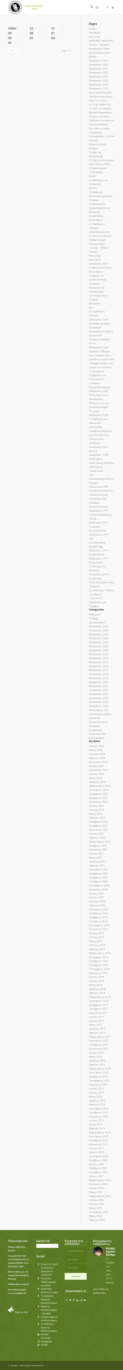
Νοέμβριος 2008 (98, 1160)
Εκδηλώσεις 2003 (98, 319)
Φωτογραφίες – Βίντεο (102, 136)
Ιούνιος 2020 (96, 897)
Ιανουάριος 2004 (98, 1212)
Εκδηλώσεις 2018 (98, 574)
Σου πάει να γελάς (99, 128)
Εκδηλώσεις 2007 (98, 263)
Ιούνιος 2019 (96, 937)
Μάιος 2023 (95, 813)
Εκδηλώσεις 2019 (98, 60)
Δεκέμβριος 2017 (98, 1005)
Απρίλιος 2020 (97, 901)
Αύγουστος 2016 (98, 1048)
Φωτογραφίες (97, 737)
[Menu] (97, 7)
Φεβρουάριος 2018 (100, 996)
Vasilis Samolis (38, 1365)
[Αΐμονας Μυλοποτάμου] (27, 7)
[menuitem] (90, 7)
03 (10, 43)
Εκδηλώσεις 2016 (98, 550)
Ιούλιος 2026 (96, 746)
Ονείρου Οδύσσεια (99, 116)
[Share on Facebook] (66, 1300)
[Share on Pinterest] (74, 1300)
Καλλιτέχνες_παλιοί (100, 714)
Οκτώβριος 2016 (98, 1044)
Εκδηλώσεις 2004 (98, 347)
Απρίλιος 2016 (97, 1060)
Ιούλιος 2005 (96, 1200)
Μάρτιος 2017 (97, 1032)
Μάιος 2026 (95, 750)
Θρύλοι (93, 188)
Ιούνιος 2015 (96, 1092)
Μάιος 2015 (95, 1096)
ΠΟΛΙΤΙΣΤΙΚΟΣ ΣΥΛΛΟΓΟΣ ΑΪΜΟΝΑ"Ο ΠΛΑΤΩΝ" (49, 1269)
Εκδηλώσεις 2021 (98, 68)
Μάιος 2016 (95, 1056)
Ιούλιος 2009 (96, 1152)
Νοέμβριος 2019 (98, 917)
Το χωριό (94, 411)
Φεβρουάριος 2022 (100, 841)
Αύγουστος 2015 (98, 1084)
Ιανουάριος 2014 (98, 1136)
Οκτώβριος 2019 (98, 921)
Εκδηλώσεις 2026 (98, 88)
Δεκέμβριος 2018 (98, 961)
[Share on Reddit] (81, 1300)
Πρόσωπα (94, 717)
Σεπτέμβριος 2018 (99, 969)
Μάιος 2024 (95, 777)
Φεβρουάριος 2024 (100, 785)
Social (92, 28)
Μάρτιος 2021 (97, 865)
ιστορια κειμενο (98, 168)
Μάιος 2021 (95, 857)
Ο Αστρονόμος (97, 542)
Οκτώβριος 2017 (98, 1008)
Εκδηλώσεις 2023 (98, 76)
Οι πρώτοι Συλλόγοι (100, 235)
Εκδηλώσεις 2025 (98, 84)
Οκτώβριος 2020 (98, 881)
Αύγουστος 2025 (98, 762)
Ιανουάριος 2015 (98, 1108)
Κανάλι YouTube (45, 1336)
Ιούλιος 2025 (96, 766)
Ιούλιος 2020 (96, 893)
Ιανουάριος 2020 (98, 909)
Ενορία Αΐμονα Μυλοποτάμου (49, 1318)
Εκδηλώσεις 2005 (98, 391)
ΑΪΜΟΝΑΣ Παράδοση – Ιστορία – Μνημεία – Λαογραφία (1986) (101, 44)
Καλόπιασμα (96, 427)
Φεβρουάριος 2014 (100, 1132)
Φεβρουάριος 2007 (100, 1180)
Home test (94, 255)
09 (10, 33)
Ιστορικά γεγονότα (99, 231)
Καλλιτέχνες (96, 458)
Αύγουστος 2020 (98, 889)
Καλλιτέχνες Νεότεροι (101, 462)
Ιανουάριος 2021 (98, 869)
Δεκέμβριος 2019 (98, 913)
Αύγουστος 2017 (98, 1012)
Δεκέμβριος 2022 (98, 821)
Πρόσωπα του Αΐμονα (101, 120)
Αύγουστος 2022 (98, 829)
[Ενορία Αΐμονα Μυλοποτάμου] (38, 1317)
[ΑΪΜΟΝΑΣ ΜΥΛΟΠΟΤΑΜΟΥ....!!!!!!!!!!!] (38, 1289)
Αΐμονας (93, 140)
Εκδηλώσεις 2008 (98, 454)
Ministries (94, 303)
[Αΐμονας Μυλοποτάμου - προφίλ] (38, 1306)
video (12, 28)
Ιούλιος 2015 (96, 1088)
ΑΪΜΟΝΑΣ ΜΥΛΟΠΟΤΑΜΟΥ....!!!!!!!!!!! (55, 1290)
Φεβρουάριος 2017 (100, 1036)
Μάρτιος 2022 (97, 837)
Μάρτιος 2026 (97, 758)
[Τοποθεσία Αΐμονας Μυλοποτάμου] (38, 1296)
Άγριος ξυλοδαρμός (100, 387)
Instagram (46, 1341)
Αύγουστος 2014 (98, 1116)
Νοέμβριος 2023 (98, 797)
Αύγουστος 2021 (98, 849)
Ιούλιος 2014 (96, 1120)
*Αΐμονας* (95, 614)
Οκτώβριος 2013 (98, 1140)
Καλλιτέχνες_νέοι (99, 710)
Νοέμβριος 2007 (98, 1168)
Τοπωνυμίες (96, 172)
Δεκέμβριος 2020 (98, 873)
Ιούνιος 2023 (96, 809)
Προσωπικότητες (98, 124)
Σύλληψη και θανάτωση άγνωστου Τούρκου (101, 196)
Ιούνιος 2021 (96, 853)
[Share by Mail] (85, 1300)
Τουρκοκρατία (97, 203)
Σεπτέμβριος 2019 (99, 925)
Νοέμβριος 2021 (98, 845)
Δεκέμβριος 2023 (98, 793)
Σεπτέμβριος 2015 (99, 1080)
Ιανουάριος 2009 (98, 1156)
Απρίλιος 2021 (97, 861)
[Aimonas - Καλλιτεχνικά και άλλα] (38, 1278)
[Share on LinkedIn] (77, 1300)
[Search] (90, 7)
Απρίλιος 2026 (97, 753)
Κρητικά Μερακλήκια (100, 112)
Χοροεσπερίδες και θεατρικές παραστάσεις (99, 212)
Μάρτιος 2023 (97, 817)
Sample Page (96, 546)
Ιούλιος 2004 (96, 1204)
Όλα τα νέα (21, 1312)
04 (53, 38)
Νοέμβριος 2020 (98, 877)
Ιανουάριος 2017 (98, 1040)
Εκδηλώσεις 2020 (98, 64)
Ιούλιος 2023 (96, 805)
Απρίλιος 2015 (97, 1100)
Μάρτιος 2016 (97, 1064)
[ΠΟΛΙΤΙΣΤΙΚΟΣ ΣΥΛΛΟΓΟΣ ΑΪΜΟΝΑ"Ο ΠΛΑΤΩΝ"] (38, 1264)
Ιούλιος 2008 (96, 1164)
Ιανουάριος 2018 (98, 1000)
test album (95, 32)
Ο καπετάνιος (96, 554)
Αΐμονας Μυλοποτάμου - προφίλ (49, 1310)
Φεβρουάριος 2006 (100, 1196)
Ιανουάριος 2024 (98, 789)
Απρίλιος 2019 (97, 945)
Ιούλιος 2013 (96, 1148)
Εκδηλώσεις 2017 (98, 558)
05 (31, 38)
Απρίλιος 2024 (97, 781)
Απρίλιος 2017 (97, 1028)
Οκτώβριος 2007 (98, 1172)
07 (53, 33)
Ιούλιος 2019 (96, 933)
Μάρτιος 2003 (97, 1219)
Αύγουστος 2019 (98, 929)
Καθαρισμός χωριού (18, 1284)
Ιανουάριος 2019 (98, 957)
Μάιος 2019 (95, 941)
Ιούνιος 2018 (96, 981)
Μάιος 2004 (95, 1208)
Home (92, 343)
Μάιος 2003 (95, 1215)
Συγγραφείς (95, 132)
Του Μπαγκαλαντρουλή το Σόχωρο (101, 478)
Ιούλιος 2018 (96, 977)
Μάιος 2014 (95, 1124)
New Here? (95, 259)
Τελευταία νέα (97, 733)
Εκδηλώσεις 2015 (98, 534)
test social (94, 36)
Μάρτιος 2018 (97, 992)
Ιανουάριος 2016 (98, 1072)
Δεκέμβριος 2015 (98, 1076)
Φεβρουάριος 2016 (100, 1068)
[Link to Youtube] (112, 7)
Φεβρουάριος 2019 (100, 953)
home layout (96, 219)
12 (31, 28)
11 (53, 28)
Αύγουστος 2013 (98, 1144)
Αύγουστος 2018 (98, 973)
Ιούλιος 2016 (96, 1052)
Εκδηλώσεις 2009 (98, 486)
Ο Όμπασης (95, 578)
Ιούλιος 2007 (96, 1176)
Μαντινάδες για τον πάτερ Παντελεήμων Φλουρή (18, 1275)
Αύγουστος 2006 (98, 1184)
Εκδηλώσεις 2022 (98, 72)
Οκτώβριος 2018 (98, 965)
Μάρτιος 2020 (97, 905)
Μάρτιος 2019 (97, 949)
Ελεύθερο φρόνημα (99, 323)
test (91, 307)
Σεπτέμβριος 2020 (99, 885)
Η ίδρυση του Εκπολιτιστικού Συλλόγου (97, 279)
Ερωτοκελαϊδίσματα (100, 92)
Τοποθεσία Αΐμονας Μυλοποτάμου (49, 1299)
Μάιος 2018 (95, 985)
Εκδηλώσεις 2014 (98, 522)
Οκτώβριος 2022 (98, 825)
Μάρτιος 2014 (97, 1128)
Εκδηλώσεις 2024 (98, 80)
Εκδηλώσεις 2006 (98, 415)
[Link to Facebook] (107, 7)
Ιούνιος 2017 (96, 1020)
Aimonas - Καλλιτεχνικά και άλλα (48, 1282)
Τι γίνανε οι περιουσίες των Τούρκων (98, 602)
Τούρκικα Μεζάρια (99, 339)
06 (10, 38)
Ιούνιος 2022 (96, 833)
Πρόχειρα (94, 725)
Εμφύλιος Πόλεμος (99, 351)
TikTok (44, 1344)
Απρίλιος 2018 (97, 989)
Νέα (91, 538)
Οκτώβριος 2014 (98, 1112)
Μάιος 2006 (95, 1192)
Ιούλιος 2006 (96, 1188)
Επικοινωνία (96, 562)
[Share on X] (70, 1300)
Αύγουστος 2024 (98, 769)
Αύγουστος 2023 (98, 801)
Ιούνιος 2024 (96, 773)
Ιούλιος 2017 (96, 1016)
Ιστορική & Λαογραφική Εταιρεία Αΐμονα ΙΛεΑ (101, 331)
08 (31, 33)
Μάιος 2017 (95, 1024)
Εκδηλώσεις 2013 (98, 510)
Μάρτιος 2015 (97, 1104)
